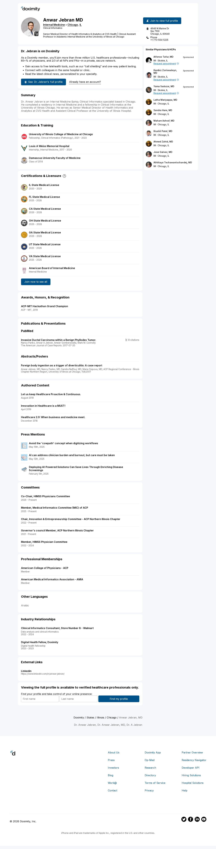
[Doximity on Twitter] (183, 819)
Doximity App (153, 752)
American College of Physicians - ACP (44, 568)
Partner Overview (192, 752)
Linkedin (26, 671)
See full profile (45, 81)
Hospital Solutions (193, 782)
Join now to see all (35, 281)
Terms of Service (155, 782)
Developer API (190, 767)
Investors (113, 767)
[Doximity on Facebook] (190, 819)
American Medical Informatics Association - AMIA (52, 579)
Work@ (112, 782)
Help (184, 790)
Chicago (73, 24)
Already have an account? (85, 81)
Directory (150, 775)
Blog (110, 775)
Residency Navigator (194, 760)
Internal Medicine (54, 24)
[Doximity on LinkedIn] (197, 819)
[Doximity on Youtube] (203, 819)
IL (81, 24)
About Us (113, 752)
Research (150, 767)
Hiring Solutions (191, 775)
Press (111, 760)
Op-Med (149, 760)
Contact (112, 790)
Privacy (149, 790)
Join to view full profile (164, 20)
